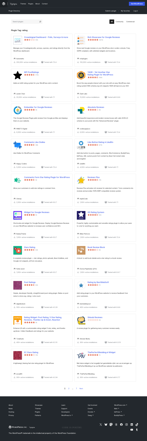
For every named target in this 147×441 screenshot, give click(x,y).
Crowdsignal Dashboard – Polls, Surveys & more (46, 37)
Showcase (38, 405)
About (11, 405)
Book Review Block (96, 247)
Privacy (11, 415)
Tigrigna (32, 427)
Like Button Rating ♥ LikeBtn (100, 142)
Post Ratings (30, 282)
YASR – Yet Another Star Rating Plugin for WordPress (100, 73)
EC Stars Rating (31, 352)
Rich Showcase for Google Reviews (104, 37)
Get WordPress (137, 4)
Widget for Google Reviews (36, 212)
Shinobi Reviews (95, 317)
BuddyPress (119, 415)
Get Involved (92, 405)
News (11, 408)
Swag (91, 415)
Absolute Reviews (96, 107)
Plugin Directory (14, 11)
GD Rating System (96, 212)
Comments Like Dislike (34, 142)
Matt (116, 408)
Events (90, 408)
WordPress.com (120, 405)
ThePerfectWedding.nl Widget (101, 352)
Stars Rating (29, 247)
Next (81, 388)
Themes (38, 408)
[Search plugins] (40, 21)
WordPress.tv (67, 415)
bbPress (118, 412)
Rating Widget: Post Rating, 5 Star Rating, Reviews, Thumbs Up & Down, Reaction (43, 318)
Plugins (37, 412)
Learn (63, 405)
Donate (91, 412)
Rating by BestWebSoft (98, 282)
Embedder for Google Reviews (38, 107)
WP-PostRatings (31, 72)
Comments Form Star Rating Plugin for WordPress (47, 177)
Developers (65, 412)
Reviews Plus (94, 177)
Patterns (38, 415)
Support (64, 408)
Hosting (11, 412)
